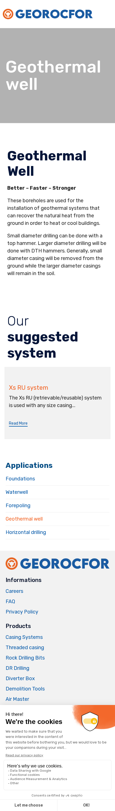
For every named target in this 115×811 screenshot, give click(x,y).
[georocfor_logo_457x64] (57, 569)
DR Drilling (17, 668)
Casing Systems (24, 637)
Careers (14, 591)
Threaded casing (25, 647)
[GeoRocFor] (47, 14)
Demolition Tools (25, 689)
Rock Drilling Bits (25, 658)
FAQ (10, 601)
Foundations (20, 479)
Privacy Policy (22, 612)
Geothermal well (24, 519)
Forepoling (18, 505)
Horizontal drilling (26, 532)
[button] (18, 424)
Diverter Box (20, 678)
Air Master (17, 699)
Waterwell (17, 492)
